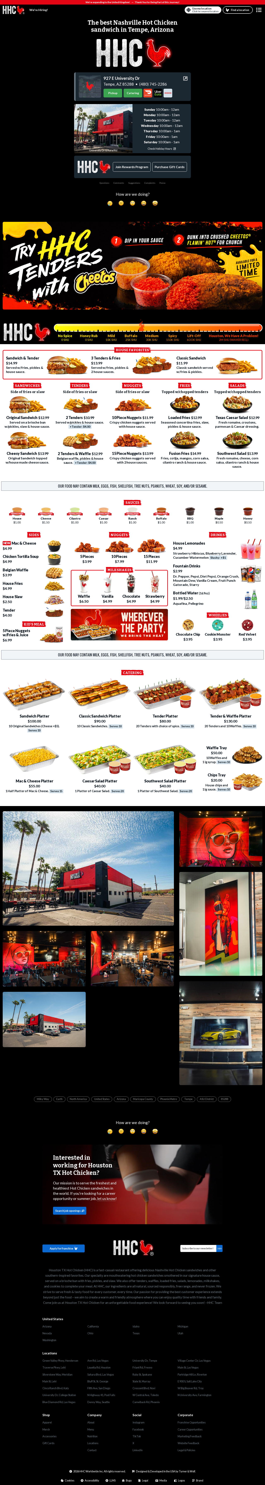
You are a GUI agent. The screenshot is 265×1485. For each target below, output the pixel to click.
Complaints (149, 183)
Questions (104, 183)
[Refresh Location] (189, 10)
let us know (106, 1198)
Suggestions (134, 183)
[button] (259, 10)
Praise (162, 183)
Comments (118, 183)
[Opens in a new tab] (90, 86)
